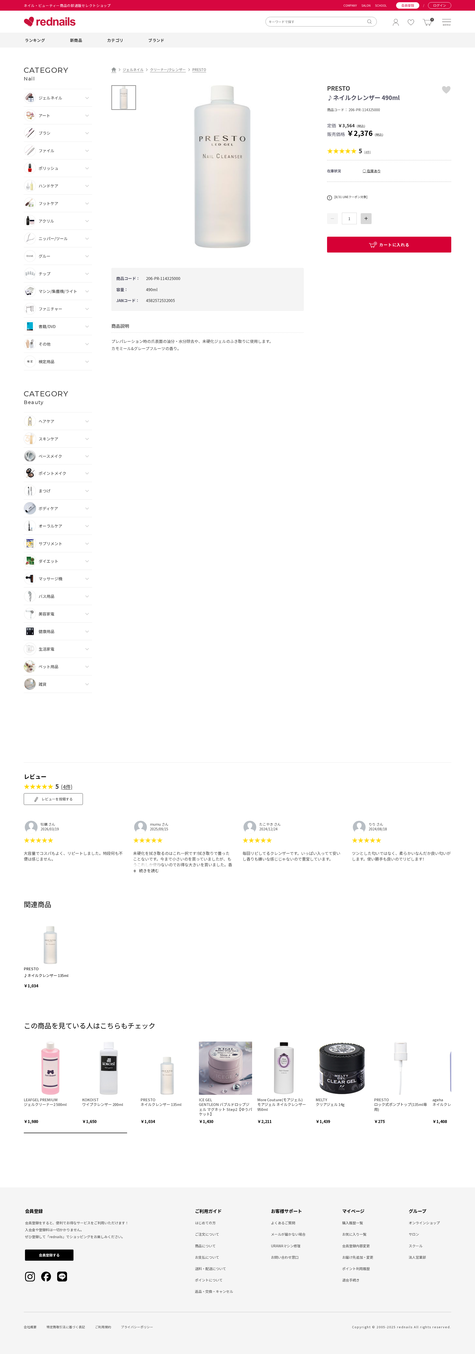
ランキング (35, 40)
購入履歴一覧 (352, 1222)
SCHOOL (381, 5)
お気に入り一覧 (354, 1234)
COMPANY (350, 5)
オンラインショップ (424, 1222)
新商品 (76, 40)
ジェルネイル (133, 69)
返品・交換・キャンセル (214, 1291)
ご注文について (207, 1234)
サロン (414, 1234)
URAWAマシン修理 (286, 1245)
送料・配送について (210, 1268)
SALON (366, 5)
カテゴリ (115, 40)
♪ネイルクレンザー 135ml (46, 975)
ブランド (156, 40)
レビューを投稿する (57, 798)
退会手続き (350, 1279)
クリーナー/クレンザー (168, 69)
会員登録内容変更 (356, 1245)
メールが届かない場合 (288, 1234)
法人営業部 (417, 1257)
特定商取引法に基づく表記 (66, 1327)
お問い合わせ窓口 (285, 1257)
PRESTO (199, 69)
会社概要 (30, 1327)
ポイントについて (209, 1279)
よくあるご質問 (283, 1222)
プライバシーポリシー (137, 1327)
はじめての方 (205, 1222)
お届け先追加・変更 (357, 1257)
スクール (416, 1245)
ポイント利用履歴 (356, 1268)
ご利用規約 (103, 1327)
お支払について (207, 1257)
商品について (205, 1245)
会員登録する (49, 1254)
